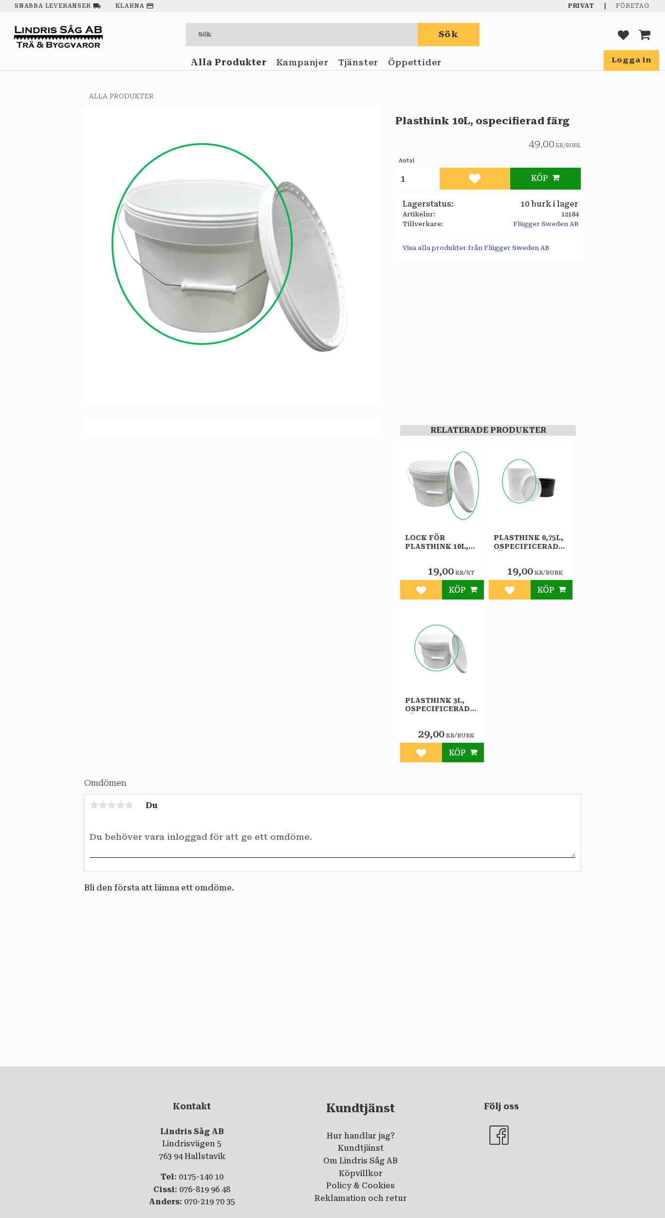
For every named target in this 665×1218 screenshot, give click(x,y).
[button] (623, 34)
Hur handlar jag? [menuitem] (361, 1136)
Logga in (631, 60)
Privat (581, 5)
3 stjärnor (111, 805)
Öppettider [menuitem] (415, 62)
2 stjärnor (102, 805)
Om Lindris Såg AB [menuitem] (360, 1160)
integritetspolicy (293, 1074)
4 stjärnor (120, 805)
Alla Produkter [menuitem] (228, 62)
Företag (632, 5)
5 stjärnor (129, 805)
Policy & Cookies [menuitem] (360, 1185)
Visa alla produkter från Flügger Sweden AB (476, 247)
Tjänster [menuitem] (358, 62)
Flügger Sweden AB (545, 224)
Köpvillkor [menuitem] (361, 1173)
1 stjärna (94, 805)
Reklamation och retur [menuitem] (360, 1198)
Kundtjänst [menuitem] (361, 1148)
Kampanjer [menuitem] (303, 62)
